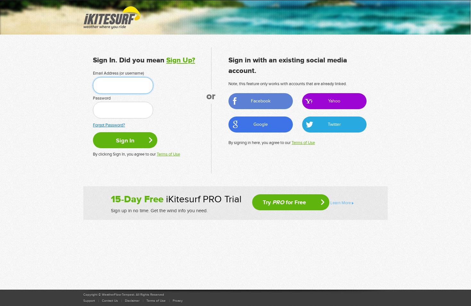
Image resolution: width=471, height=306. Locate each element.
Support (89, 301)
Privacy (178, 301)
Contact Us (110, 301)
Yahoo (334, 101)
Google (260, 124)
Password (102, 98)
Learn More (340, 202)
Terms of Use (168, 154)
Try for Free (284, 202)
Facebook (260, 101)
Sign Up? (180, 60)
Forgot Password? (109, 125)
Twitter (334, 124)
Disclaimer (132, 301)
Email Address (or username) (118, 73)
